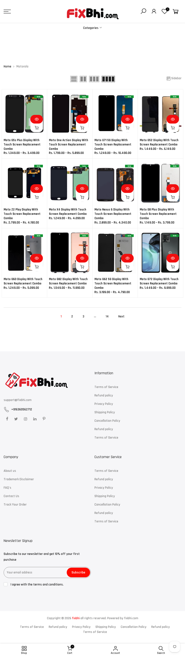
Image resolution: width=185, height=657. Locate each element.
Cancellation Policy (107, 421)
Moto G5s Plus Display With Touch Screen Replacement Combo (22, 144)
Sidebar (176, 78)
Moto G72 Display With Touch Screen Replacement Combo (159, 281)
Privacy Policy (103, 404)
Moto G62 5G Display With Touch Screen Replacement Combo (112, 283)
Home (7, 66)
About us (10, 471)
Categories (91, 28)
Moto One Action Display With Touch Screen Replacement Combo (68, 144)
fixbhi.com (131, 618)
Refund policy (103, 395)
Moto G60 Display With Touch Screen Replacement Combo (23, 281)
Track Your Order (15, 504)
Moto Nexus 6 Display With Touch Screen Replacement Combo (112, 214)
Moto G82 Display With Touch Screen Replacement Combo (68, 281)
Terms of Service (106, 387)
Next (121, 316)
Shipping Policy (104, 412)
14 (107, 316)
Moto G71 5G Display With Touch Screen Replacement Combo (112, 144)
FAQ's (7, 488)
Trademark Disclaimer (19, 479)
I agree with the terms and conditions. (37, 584)
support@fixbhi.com (18, 400)
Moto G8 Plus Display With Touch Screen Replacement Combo (158, 214)
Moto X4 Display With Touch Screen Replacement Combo (68, 212)
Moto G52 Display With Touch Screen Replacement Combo (159, 142)
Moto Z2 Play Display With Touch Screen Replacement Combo (22, 214)
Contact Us (11, 496)
